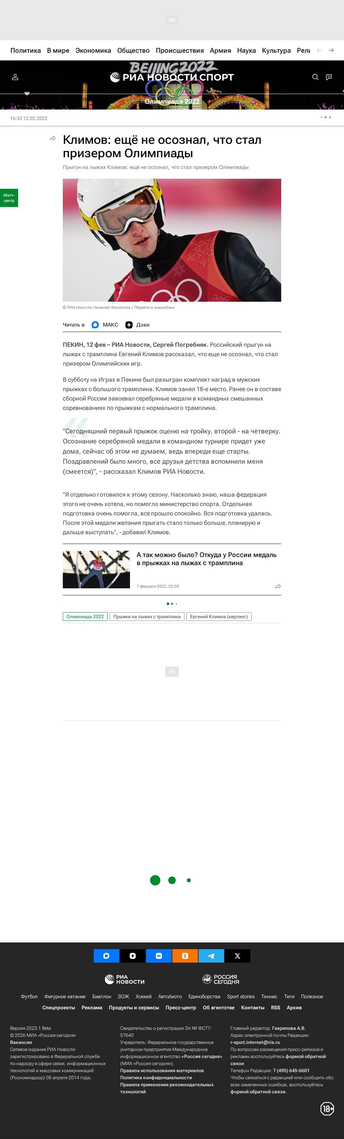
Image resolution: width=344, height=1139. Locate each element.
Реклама (92, 1008)
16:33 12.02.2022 (28, 118)
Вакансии (21, 1042)
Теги (289, 997)
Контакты (252, 1008)
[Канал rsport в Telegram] (211, 956)
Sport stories (241, 997)
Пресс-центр (181, 1008)
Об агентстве (218, 1008)
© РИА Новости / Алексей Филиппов (97, 307)
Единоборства (204, 997)
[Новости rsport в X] (237, 956)
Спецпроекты (58, 1008)
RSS (275, 1008)
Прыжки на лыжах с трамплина (147, 616)
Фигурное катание (65, 997)
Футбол (29, 997)
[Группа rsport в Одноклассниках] (185, 956)
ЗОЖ (123, 997)
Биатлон (101, 997)
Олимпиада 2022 (85, 616)
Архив (294, 1008)
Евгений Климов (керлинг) (219, 616)
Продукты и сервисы (134, 1008)
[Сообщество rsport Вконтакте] (159, 956)
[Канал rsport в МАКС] (106, 956)
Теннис (269, 997)
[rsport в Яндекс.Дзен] (132, 956)
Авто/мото (170, 997)
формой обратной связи (257, 1091)
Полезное (312, 997)
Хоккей (144, 997)
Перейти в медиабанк (154, 307)
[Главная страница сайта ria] (149, 77)
